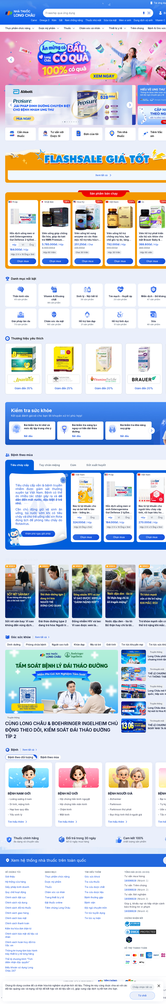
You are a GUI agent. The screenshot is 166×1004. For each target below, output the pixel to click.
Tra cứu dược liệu (94, 892)
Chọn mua (23, 261)
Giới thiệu (10, 876)
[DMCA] (140, 932)
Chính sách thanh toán (17, 923)
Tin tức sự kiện (93, 918)
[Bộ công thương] (132, 924)
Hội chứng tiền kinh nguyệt (75, 799)
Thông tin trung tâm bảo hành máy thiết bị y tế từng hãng (21, 952)
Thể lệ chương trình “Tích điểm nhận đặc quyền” (19, 961)
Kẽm (54, 20)
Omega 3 (44, 20)
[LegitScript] (140, 939)
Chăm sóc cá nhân (55, 892)
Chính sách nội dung (16, 902)
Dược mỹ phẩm (53, 881)
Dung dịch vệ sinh (143, 20)
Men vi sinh (125, 20)
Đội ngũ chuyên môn (96, 907)
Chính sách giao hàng (17, 913)
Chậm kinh (66, 809)
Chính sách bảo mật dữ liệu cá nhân (21, 935)
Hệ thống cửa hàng (15, 881)
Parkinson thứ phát (120, 809)
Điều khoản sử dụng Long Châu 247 (19, 969)
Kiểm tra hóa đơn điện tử (18, 928)
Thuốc (48, 887)
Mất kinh (65, 814)
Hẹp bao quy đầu (19, 809)
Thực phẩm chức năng (57, 876)
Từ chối (142, 995)
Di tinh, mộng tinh (20, 804)
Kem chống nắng (74, 20)
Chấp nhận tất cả (142, 987)
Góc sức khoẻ (92, 876)
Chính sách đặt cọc (15, 897)
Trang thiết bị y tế (54, 897)
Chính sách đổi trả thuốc (18, 907)
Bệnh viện (90, 902)
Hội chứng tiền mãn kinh (73, 804)
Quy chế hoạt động (15, 892)
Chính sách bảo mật (16, 918)
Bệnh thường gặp (94, 897)
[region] (70, 105)
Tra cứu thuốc (92, 881)
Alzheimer (115, 799)
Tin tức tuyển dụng (95, 913)
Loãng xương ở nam (21, 799)
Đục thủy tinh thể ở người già (126, 814)
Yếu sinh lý (16, 814)
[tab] (14, 245)
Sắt (60, 20)
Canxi (34, 20)
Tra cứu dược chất (95, 887)
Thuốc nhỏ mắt (93, 20)
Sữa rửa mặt (110, 20)
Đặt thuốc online (53, 902)
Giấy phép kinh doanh (17, 887)
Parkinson (115, 804)
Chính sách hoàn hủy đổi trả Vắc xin (20, 944)
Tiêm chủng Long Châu (57, 907)
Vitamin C (160, 20)
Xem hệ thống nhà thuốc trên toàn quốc (48, 860)
